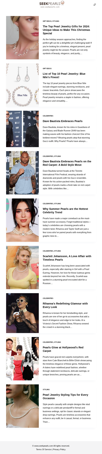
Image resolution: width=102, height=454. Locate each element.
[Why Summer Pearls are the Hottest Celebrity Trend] (22, 220)
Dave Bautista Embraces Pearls (62, 121)
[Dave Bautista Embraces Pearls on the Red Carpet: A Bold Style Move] (22, 172)
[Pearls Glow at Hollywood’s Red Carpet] (22, 358)
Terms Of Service (43, 449)
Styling (55, 21)
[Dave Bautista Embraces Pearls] (22, 129)
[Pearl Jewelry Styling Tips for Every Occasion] (22, 406)
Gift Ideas (47, 21)
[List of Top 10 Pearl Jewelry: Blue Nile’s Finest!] (22, 85)
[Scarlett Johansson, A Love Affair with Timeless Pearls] (22, 267)
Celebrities (48, 116)
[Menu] (95, 4)
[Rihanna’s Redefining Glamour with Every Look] (22, 313)
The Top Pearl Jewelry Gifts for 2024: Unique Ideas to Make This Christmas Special (66, 30)
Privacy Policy (59, 449)
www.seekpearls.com (43, 446)
